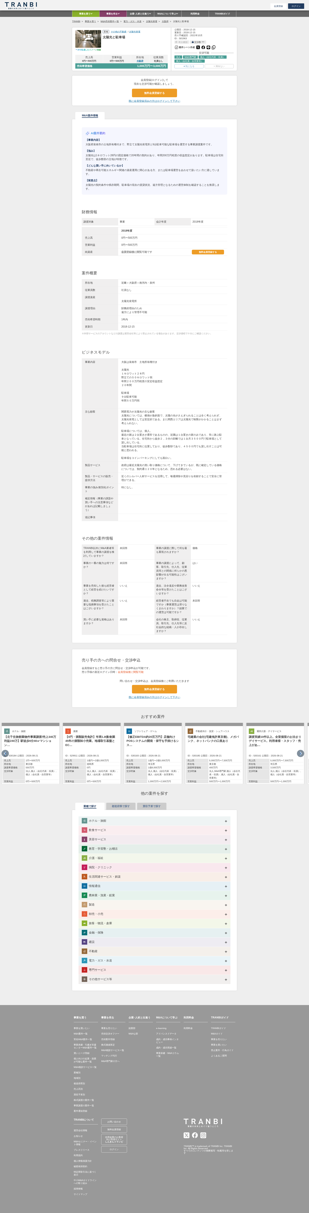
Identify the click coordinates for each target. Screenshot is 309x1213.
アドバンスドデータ (166, 1033)
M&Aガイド (217, 1033)
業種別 (77, 1072)
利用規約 (78, 1155)
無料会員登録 (114, 1129)
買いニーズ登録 (81, 1053)
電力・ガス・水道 (132, 21)
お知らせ (78, 1136)
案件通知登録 (80, 1111)
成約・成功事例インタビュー (167, 1040)
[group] (31, 753)
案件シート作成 (184, 47)
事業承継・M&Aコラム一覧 (167, 1054)
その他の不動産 (118, 31)
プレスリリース (81, 1150)
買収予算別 (79, 1094)
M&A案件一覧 (81, 1033)
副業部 (132, 1028)
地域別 (77, 1078)
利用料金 (188, 1028)
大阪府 (165, 21)
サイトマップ (80, 1194)
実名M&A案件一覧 (83, 1039)
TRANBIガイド (218, 1028)
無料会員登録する (154, 93)
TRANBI (76, 21)
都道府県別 (79, 1083)
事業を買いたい (81, 1028)
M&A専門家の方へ (110, 1061)
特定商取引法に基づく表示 (85, 1173)
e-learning (161, 1028)
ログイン (296, 6)
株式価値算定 (108, 1044)
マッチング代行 (109, 1055)
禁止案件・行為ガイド (222, 1050)
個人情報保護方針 (83, 1161)
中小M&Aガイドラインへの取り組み (85, 1181)
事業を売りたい (109, 1028)
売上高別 (78, 1089)
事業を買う (90, 21)
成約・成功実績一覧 (166, 1047)
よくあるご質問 (219, 1055)
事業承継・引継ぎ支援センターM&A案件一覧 (85, 1046)
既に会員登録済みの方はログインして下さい (154, 101)
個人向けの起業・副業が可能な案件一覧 (85, 1060)
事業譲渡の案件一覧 (84, 1105)
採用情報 (78, 1188)
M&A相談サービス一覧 (85, 1067)
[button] (300, 753)
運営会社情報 (80, 1130)
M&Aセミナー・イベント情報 (85, 1143)
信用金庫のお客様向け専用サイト (114, 1139)
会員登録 (278, 6)
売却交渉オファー (110, 1033)
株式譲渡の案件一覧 (84, 1100)
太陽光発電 (151, 21)
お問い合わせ (114, 1121)
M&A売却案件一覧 (110, 21)
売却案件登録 (108, 1039)
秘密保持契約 (80, 1166)
